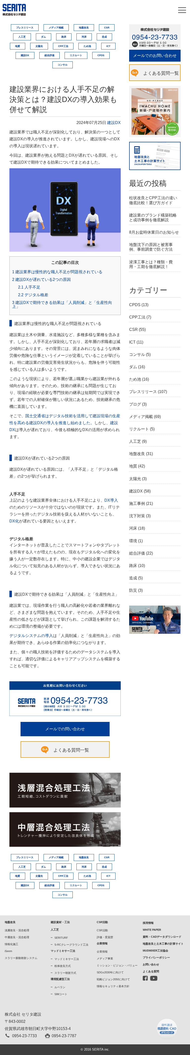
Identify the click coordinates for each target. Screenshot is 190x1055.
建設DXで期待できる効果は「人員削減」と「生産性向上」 (62, 305)
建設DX (25, 55)
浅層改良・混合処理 (17, 930)
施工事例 (137, 503)
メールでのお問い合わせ (155, 55)
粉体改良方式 (62, 965)
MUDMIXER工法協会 (155, 950)
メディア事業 (105, 958)
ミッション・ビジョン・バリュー (117, 965)
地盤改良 (84, 27)
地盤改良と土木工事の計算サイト (163, 943)
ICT (108, 46)
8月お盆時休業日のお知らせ (154, 232)
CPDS (100, 55)
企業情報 (102, 951)
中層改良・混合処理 (17, 937)
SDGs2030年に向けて (110, 972)
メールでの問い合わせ (65, 729)
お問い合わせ (151, 964)
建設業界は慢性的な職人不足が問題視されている (57, 272)
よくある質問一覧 (71, 750)
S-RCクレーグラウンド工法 (71, 944)
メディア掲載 (56, 27)
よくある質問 (151, 971)
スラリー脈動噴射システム (21, 958)
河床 (84, 36)
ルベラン (59, 987)
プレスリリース (24, 27)
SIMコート (60, 994)
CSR (106, 27)
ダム (43, 36)
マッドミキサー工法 (66, 958)
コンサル (63, 64)
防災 (133, 590)
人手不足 (29, 287)
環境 (133, 541)
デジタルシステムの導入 (31, 636)
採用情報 (148, 922)
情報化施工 (11, 944)
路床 (63, 36)
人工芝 (22, 36)
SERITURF (61, 937)
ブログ (135, 404)
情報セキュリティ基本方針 (113, 986)
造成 (104, 36)
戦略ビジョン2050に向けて (113, 979)
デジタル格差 (33, 295)
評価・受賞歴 (105, 937)
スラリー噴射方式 (65, 972)
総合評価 (49, 55)
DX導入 (111, 500)
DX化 (14, 521)
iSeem (8, 951)
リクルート (76, 55)
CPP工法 (63, 46)
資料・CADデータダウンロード (162, 936)
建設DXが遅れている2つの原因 (41, 280)
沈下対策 (137, 516)
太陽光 (39, 46)
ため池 (87, 46)
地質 (17, 46)
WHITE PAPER (152, 929)
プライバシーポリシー (156, 957)
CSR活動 (102, 930)
